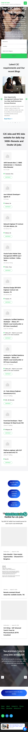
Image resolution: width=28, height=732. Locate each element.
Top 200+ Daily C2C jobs (14, 483)
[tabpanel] (14, 98)
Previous (1, 99)
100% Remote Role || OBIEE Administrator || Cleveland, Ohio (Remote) (13, 165)
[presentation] (2, 677)
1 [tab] (8, 122)
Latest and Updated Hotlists (14, 494)
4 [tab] (15, 122)
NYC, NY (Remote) (9, 400)
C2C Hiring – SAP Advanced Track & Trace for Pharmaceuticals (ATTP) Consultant (12, 631)
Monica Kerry (6, 551)
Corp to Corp (5, 2)
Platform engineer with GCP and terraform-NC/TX (13, 451)
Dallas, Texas (8, 267)
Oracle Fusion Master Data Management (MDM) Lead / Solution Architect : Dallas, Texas (13, 257)
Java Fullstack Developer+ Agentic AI (12, 196)
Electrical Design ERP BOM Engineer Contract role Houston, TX (12, 290)
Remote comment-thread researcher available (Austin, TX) (14, 594)
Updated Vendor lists (14, 504)
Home (3, 706)
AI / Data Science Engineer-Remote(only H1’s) (12, 392)
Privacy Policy (14, 724)
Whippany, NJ (8, 429)
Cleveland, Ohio (9, 174)
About (8, 706)
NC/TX (6, 459)
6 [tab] (20, 122)
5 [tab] (17, 122)
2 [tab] (10, 122)
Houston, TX (8, 299)
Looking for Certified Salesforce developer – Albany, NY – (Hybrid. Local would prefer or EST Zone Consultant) (14, 323)
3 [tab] (13, 122)
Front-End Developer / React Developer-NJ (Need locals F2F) (14, 422)
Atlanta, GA (8, 203)
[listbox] (14, 677)
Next (26, 99)
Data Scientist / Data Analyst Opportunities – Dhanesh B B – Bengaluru (14, 557)
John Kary (6, 589)
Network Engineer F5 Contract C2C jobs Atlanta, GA (13, 225)
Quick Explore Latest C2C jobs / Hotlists (14, 693)
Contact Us (15, 706)
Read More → (8, 119)
